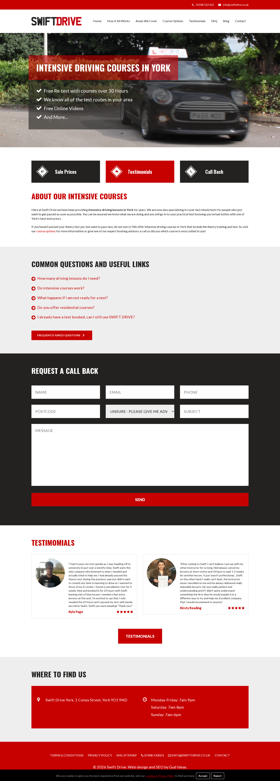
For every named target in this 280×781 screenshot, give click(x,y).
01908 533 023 (205, 4)
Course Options (173, 21)
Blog (226, 21)
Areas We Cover (146, 21)
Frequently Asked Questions (59, 335)
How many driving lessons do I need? (68, 278)
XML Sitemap (126, 755)
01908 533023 (154, 755)
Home (97, 21)
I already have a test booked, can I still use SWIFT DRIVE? (86, 317)
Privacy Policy (100, 755)
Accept (202, 775)
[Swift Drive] (56, 21)
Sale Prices (66, 171)
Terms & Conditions (66, 755)
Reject (218, 775)
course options (46, 231)
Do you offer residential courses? (65, 307)
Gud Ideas (177, 767)
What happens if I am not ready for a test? (72, 297)
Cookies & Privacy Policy (160, 775)
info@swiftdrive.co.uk (236, 4)
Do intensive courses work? (60, 288)
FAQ (214, 21)
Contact (240, 21)
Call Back (214, 171)
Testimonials (197, 21)
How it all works (118, 21)
